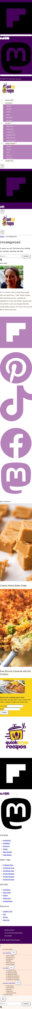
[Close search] (3, 999)
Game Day (7, 898)
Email (1, 709)
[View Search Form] (2, 166)
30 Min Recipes (8, 879)
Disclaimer (8, 935)
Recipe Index (9, 100)
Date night (8, 149)
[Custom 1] (16, 204)
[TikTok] (3, 38)
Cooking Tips (9, 161)
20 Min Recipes (8, 876)
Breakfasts (8, 108)
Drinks (7, 114)
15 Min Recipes (8, 874)
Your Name (3, 706)
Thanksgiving (9, 158)
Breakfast (6, 843)
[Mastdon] (16, 75)
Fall (4, 914)
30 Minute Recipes (10, 140)
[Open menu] (2, 211)
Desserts (8, 111)
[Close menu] (0, 945)
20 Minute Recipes (10, 137)
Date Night (7, 892)
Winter (5, 917)
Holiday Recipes (9, 983)
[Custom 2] (16, 831)
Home (2, 236)
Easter (7, 152)
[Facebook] (8, 38)
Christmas (8, 146)
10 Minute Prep (10, 129)
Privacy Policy (9, 930)
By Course (7, 953)
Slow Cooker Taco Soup (15, 78)
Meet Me (6, 920)
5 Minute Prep (9, 126)
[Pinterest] (1, 38)
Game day (8, 155)
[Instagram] (5, 38)
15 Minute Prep (10, 132)
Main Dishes (9, 117)
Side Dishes (9, 120)
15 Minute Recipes (10, 134)
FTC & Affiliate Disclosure (13, 932)
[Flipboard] (16, 35)
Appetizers (8, 106)
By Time (5, 968)
